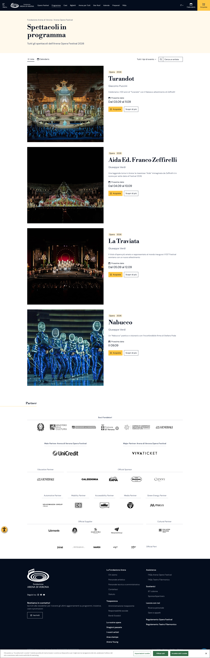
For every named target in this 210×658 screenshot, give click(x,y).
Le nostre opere (113, 622)
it (181, 5)
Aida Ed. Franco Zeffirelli (142, 160)
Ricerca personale (156, 608)
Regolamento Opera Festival (159, 619)
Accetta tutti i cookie (179, 653)
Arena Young (112, 642)
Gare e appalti (154, 612)
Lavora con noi (153, 603)
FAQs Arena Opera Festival (160, 575)
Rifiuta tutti (161, 653)
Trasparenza (112, 601)
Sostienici (150, 586)
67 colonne (153, 591)
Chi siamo (112, 575)
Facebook (41, 595)
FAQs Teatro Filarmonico (159, 579)
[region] (105, 653)
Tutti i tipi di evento (145, 59)
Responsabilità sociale (118, 610)
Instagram (38, 595)
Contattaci (113, 589)
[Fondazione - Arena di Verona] (22, 5)
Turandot (121, 79)
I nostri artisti (112, 632)
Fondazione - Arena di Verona (38, 578)
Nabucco (120, 322)
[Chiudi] (206, 653)
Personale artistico (116, 579)
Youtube (44, 595)
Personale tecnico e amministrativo (124, 584)
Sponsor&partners (156, 596)
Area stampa (112, 637)
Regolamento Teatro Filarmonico (161, 624)
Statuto (111, 594)
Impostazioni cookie (142, 653)
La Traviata (123, 241)
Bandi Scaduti (114, 615)
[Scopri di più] (65, 104)
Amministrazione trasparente (121, 606)
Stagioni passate (114, 627)
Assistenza (151, 570)
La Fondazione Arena (116, 570)
